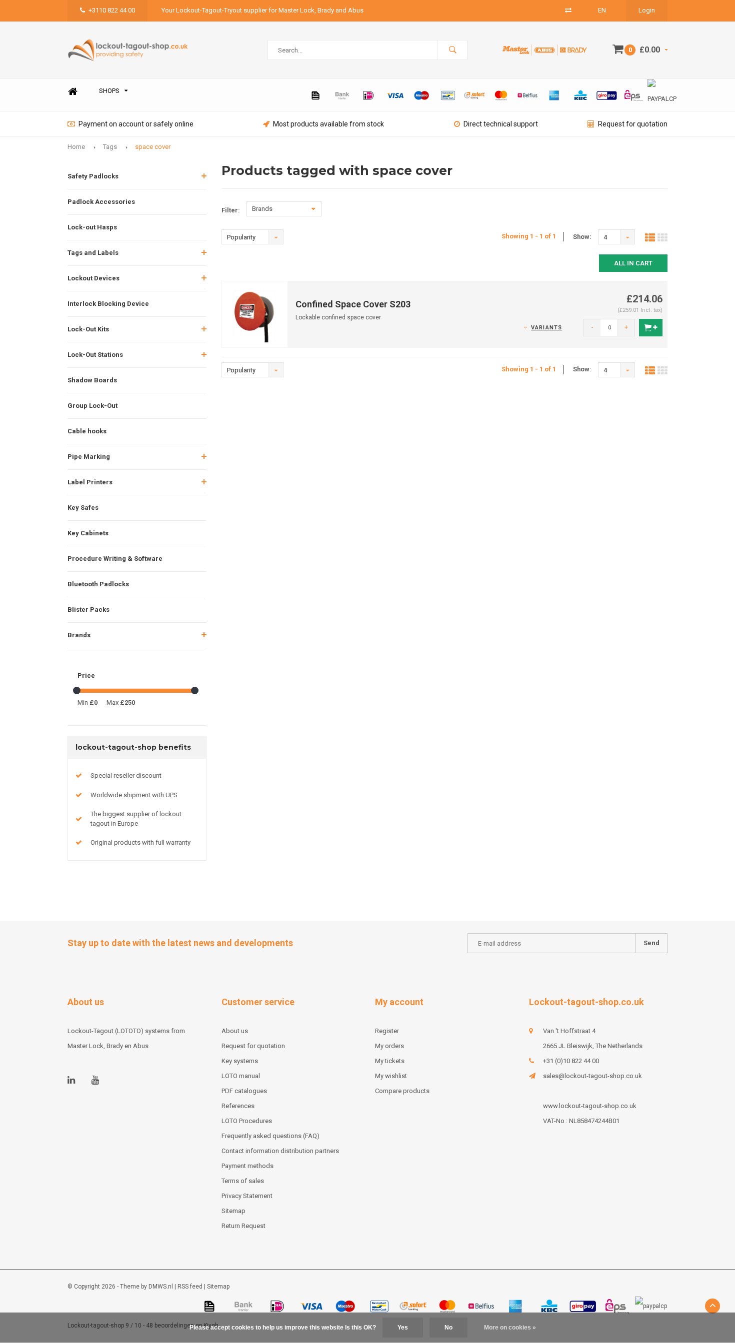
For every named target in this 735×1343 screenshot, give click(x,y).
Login (646, 10)
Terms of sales (243, 1181)
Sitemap (234, 1211)
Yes (403, 1327)
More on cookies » (510, 1327)
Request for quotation (633, 124)
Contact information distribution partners (280, 1151)
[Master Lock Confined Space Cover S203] (255, 313)
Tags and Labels (93, 252)
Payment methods (248, 1166)
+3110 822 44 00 (111, 10)
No (448, 1327)
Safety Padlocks (93, 176)
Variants (546, 327)
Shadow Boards (92, 380)
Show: (582, 236)
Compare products (402, 1091)
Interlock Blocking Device (108, 303)
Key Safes (83, 507)
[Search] (453, 50)
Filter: (231, 210)
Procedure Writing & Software (115, 558)
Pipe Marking (89, 456)
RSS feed (190, 1286)
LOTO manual (241, 1076)
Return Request (244, 1226)
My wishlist (391, 1076)
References (238, 1106)
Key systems (240, 1061)
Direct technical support (501, 124)
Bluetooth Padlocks (98, 584)
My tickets (389, 1061)
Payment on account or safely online (136, 124)
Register (387, 1031)
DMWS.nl (160, 1286)
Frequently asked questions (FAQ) (271, 1136)
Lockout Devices (94, 278)
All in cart (633, 263)
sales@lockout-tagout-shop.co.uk (592, 1076)
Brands (79, 635)
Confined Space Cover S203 (353, 304)
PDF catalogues (244, 1091)
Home (73, 91)
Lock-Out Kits (88, 329)
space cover (152, 146)
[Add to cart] (650, 327)
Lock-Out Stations (95, 354)
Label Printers (90, 482)
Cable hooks (87, 431)
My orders (389, 1046)
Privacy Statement (247, 1196)
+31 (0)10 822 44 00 (571, 1061)
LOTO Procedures (247, 1121)
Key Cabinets (88, 533)
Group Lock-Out (93, 405)
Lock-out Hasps (92, 227)
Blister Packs (89, 609)
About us (235, 1031)
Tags (110, 146)
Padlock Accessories (101, 201)
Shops (109, 90)
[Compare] (568, 10)
